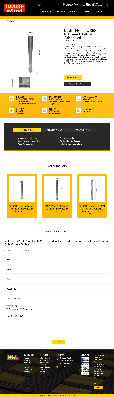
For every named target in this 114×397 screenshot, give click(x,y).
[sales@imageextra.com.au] (58, 367)
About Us (27, 362)
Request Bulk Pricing (77, 84)
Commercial (28, 309)
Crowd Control (44, 367)
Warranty (27, 372)
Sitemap (26, 367)
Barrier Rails (43, 365)
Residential (13, 309)
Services (27, 360)
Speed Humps (44, 362)
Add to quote (73, 77)
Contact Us (28, 369)
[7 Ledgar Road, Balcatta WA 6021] (58, 359)
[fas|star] (100, 383)
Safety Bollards (44, 358)
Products (27, 358)
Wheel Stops (43, 360)
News (26, 365)
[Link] (14, 8)
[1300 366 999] (58, 363)
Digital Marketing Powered (61, 395)
